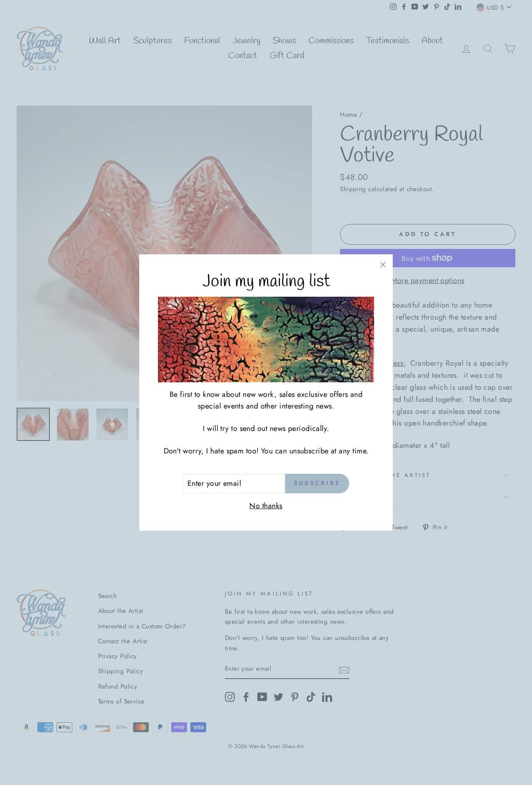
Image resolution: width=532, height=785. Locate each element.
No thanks (265, 505)
